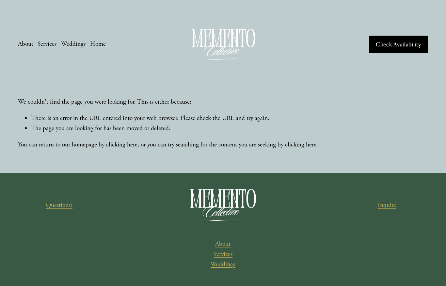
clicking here (121, 145)
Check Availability (399, 44)
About (25, 44)
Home (98, 44)
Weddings (73, 44)
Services (47, 44)
